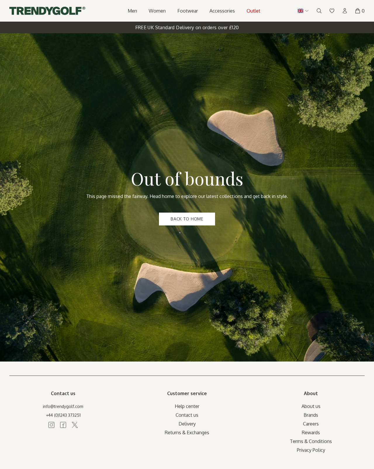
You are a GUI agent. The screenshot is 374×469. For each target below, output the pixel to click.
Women (157, 11)
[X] (74, 425)
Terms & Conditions (311, 441)
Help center (187, 406)
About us (311, 406)
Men (132, 11)
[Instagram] (51, 425)
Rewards (311, 432)
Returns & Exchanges (187, 432)
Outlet (253, 11)
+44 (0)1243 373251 (63, 415)
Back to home (187, 218)
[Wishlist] (332, 11)
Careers (311, 424)
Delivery (187, 424)
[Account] (345, 11)
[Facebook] (63, 425)
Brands (311, 415)
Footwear (187, 11)
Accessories (222, 11)
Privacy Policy (311, 450)
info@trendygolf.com (63, 406)
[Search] (319, 11)
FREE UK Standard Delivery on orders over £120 (187, 27)
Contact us (187, 415)
